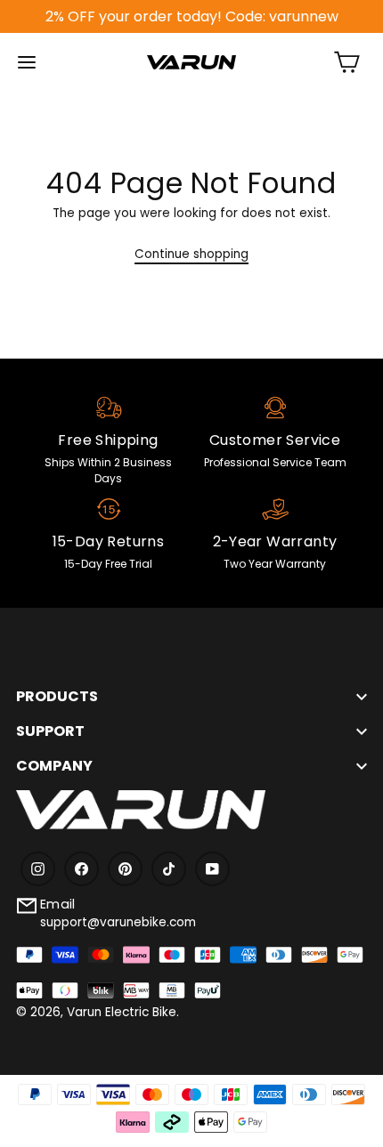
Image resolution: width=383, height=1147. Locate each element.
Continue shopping (191, 254)
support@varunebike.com (118, 922)
